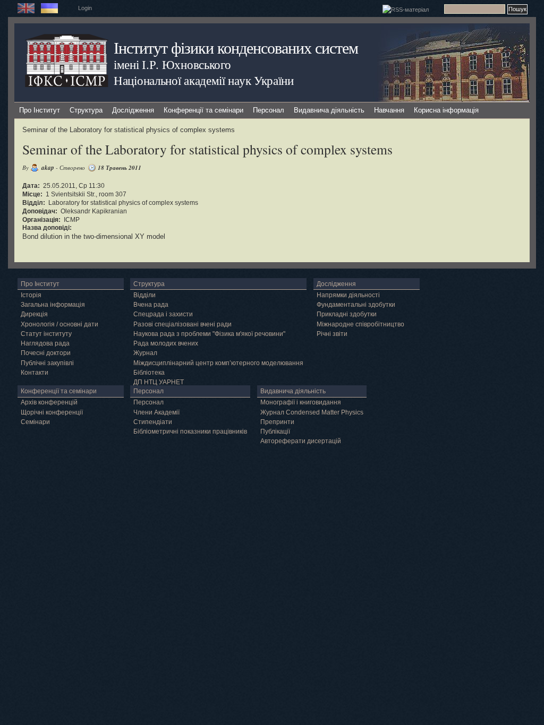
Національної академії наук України (204, 80)
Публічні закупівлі (47, 363)
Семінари (35, 422)
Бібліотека (149, 372)
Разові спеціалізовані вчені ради (182, 324)
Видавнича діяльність (329, 110)
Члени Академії (156, 412)
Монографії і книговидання (300, 402)
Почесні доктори (46, 353)
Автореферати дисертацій (300, 441)
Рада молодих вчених (165, 343)
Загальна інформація (53, 304)
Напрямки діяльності (348, 295)
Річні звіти (332, 334)
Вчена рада (150, 304)
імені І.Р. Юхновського (172, 64)
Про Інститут (39, 110)
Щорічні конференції (52, 412)
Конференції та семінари (203, 110)
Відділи (144, 295)
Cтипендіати (152, 422)
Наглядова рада (45, 343)
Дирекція (34, 314)
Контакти (34, 372)
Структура (86, 110)
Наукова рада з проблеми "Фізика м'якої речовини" (209, 334)
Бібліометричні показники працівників (190, 431)
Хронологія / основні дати (59, 324)
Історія (31, 295)
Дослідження (133, 110)
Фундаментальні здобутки (356, 304)
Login (85, 8)
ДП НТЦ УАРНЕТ (158, 382)
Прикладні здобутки (347, 314)
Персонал (268, 110)
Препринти (277, 422)
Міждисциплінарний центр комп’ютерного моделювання (218, 363)
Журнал (145, 353)
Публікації (275, 431)
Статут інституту (46, 334)
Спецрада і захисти (163, 314)
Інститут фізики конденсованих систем (236, 47)
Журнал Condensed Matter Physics (311, 412)
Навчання (389, 110)
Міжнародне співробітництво (360, 324)
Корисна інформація (446, 110)
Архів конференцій (49, 402)
